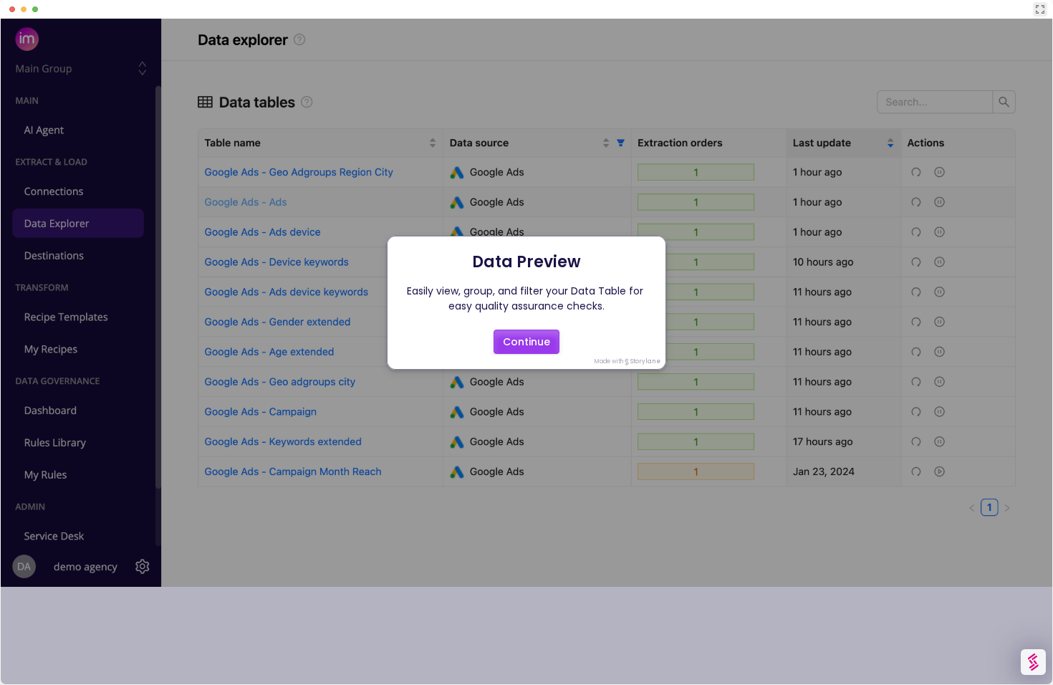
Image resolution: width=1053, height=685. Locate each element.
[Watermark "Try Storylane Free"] (1033, 662)
